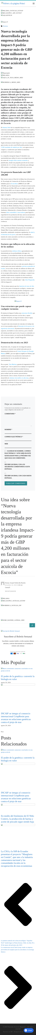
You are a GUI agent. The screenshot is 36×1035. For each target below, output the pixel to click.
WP (11, 1031)
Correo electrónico (14, 437)
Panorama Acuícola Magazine (17, 1027)
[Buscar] (32, 625)
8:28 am (20, 585)
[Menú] (34, 3)
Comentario (10, 414)
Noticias (5, 26)
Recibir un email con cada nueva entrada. (18, 477)
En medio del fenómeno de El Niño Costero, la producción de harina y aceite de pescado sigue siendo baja (17, 819)
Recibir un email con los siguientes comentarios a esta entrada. (17, 467)
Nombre (8, 429)
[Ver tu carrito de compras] (30, 3)
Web (6, 444)
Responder (10, 591)
